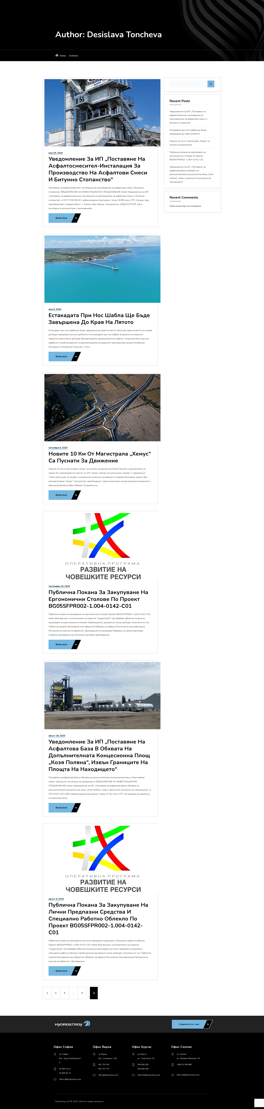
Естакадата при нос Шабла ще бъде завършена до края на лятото (99, 319)
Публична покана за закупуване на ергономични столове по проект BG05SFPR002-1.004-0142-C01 (98, 599)
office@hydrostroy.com (108, 1075)
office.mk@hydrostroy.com (188, 1075)
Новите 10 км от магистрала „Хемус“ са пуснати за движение (100, 457)
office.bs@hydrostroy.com (149, 1075)
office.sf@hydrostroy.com (70, 1079)
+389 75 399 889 (184, 1064)
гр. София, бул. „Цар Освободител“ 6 (70, 1058)
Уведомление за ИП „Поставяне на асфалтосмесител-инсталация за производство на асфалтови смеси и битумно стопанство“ (98, 169)
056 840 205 (143, 1064)
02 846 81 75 (65, 1073)
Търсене (210, 84)
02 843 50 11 (65, 1069)
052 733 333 (103, 1064)
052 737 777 (103, 1069)
